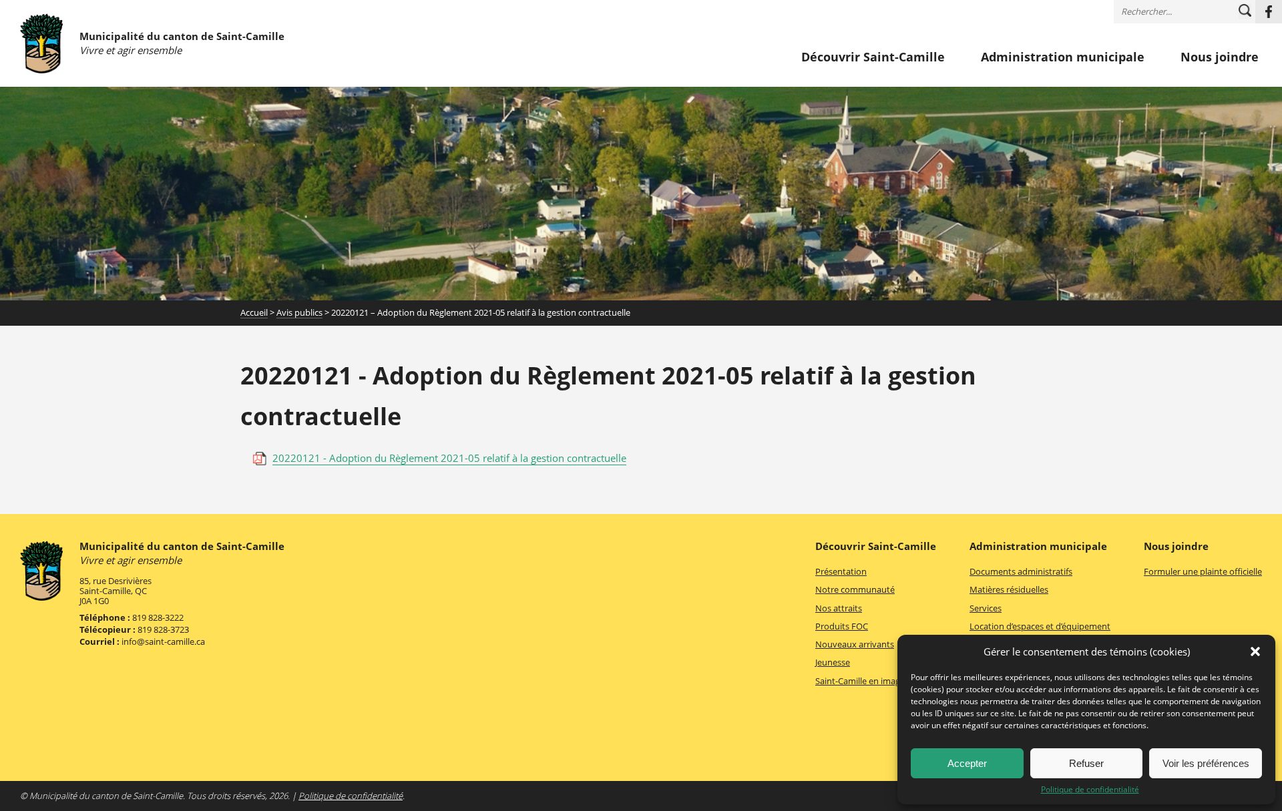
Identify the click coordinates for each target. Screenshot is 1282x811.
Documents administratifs (1021, 571)
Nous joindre (1220, 57)
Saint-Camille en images (862, 681)
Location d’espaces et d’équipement (1040, 626)
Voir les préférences (1205, 763)
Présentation (841, 571)
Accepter (967, 763)
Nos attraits (838, 608)
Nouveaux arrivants (854, 644)
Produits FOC (841, 626)
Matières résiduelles (1009, 589)
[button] (1255, 651)
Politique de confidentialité (1090, 789)
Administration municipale (1062, 57)
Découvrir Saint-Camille (873, 57)
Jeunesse (832, 662)
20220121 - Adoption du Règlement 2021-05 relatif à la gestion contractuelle (449, 458)
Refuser (1086, 763)
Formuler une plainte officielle (1203, 571)
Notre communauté (855, 589)
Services (986, 608)
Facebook (1268, 11)
